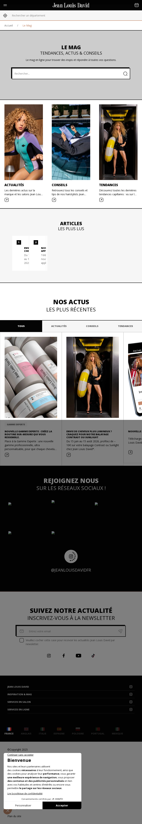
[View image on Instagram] (27, 513)
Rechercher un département (28, 15)
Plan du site (14, 816)
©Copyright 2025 (17, 749)
